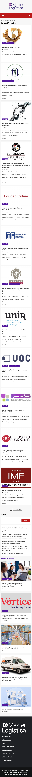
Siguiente (18, 509)
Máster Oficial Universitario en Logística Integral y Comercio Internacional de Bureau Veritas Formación (15, 290)
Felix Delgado (6, 49)
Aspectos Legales (7, 760)
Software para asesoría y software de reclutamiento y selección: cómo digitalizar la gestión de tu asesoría (14, 529)
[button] (2, 15)
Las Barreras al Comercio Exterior (11, 47)
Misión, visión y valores (8, 746)
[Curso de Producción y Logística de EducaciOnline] (16, 196)
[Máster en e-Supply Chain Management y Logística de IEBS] (16, 398)
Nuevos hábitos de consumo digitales (12, 553)
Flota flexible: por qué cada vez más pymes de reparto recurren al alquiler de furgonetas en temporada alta (14, 548)
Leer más (4, 60)
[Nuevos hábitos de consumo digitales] (16, 697)
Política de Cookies (7, 757)
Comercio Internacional (8, 43)
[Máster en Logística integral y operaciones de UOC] (16, 358)
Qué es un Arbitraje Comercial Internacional (14, 85)
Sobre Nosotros (6, 740)
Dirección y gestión (7, 579)
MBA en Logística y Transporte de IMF (12, 490)
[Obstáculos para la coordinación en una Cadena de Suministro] (16, 111)
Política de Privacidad (8, 753)
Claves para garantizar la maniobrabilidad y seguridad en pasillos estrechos (14, 542)
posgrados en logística (14, 284)
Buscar (3, 514)
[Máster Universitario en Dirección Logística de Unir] (16, 318)
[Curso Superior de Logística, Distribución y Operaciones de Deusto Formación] (16, 438)
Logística (5, 119)
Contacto (4, 743)
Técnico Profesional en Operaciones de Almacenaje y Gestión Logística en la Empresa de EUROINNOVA (16, 165)
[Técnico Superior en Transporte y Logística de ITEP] (16, 236)
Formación (5, 159)
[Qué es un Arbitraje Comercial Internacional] (16, 73)
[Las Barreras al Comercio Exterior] (16, 35)
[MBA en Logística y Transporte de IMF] (16, 478)
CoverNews (15, 774)
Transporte (5, 673)
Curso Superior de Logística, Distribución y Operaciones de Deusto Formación (14, 451)
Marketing (5, 611)
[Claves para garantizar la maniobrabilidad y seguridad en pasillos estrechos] (16, 635)
